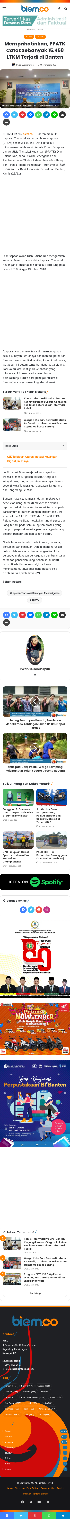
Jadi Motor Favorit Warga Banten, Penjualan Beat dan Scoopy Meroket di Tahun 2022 (48, 816)
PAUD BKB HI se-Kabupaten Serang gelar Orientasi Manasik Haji (51, 855)
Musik (46, 1403)
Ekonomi (29, 1391)
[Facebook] (6, 114)
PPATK (35, 600)
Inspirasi (9, 1441)
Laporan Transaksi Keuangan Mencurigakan (35, 593)
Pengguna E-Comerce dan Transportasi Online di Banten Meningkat (18, 812)
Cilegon (43, 1386)
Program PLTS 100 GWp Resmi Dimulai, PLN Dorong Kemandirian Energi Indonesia (45, 1277)
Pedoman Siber (48, 1488)
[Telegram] (46, 114)
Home (32, 29)
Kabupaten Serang (33, 1397)
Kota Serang (12, 1403)
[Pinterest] (22, 114)
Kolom (8, 1458)
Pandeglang (47, 1408)
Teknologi (10, 1447)
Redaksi (60, 1488)
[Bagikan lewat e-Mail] (62, 114)
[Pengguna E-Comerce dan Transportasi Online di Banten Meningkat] (18, 797)
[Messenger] (30, 114)
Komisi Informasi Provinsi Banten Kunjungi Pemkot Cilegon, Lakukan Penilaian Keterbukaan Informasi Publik (45, 403)
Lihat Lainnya (35, 1293)
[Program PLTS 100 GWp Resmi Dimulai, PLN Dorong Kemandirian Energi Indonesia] (12, 1279)
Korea (55, 1397)
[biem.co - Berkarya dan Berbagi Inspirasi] (35, 8)
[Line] (54, 114)
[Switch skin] (60, 10)
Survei (8, 1469)
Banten (10, 1386)
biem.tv (9, 1488)
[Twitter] (14, 114)
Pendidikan (12, 1414)
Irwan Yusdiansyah (25, 65)
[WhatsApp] (38, 114)
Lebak (31, 1403)
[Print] (6, 122)
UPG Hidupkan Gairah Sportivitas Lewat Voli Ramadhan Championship (16, 856)
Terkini (40, 29)
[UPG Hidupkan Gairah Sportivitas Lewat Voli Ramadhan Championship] (18, 840)
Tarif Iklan (26, 1493)
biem (27, 1386)
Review (8, 1452)
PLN (29, 1414)
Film (45, 1391)
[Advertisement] (35, 215)
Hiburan (8, 1436)
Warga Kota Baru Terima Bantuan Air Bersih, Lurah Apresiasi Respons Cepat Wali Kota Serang (45, 423)
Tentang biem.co (41, 1493)
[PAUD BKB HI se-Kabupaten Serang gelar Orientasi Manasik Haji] (51, 840)
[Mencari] (65, 10)
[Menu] (4, 10)
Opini (28, 1408)
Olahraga (11, 1408)
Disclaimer (20, 1488)
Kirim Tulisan (33, 1488)
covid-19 (11, 1391)
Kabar (29, 36)
